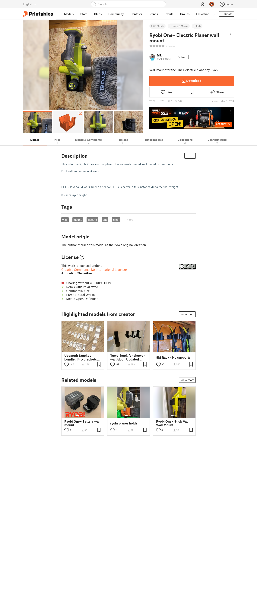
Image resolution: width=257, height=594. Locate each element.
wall (65, 219)
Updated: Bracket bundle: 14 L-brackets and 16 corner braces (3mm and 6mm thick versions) (80, 357)
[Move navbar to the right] (213, 14)
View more (187, 314)
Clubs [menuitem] (98, 14)
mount (77, 219)
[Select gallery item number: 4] (87, 350)
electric (92, 219)
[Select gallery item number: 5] (180, 350)
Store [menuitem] (83, 14)
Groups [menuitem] (184, 14)
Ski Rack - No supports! (174, 357)
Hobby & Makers (180, 26)
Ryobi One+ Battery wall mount (82, 423)
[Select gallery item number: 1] (77, 350)
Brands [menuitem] (153, 14)
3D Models (158, 26)
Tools (198, 26)
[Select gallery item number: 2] (81, 350)
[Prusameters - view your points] (211, 4)
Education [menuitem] (202, 14)
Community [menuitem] (116, 14)
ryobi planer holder (124, 423)
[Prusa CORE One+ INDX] (191, 118)
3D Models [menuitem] (67, 14)
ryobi (116, 219)
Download (193, 80)
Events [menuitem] (169, 14)
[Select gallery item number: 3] (84, 350)
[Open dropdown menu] (230, 34)
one (105, 219)
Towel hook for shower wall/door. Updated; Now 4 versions (127, 357)
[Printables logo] (38, 14)
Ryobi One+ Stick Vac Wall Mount (172, 423)
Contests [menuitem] (136, 14)
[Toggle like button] (66, 364)
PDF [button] (191, 155)
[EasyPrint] (203, 4)
